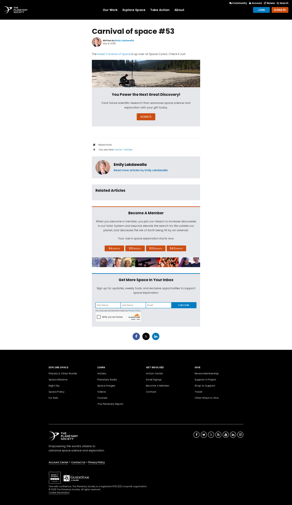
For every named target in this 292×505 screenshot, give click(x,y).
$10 (135, 248)
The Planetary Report (110, 404)
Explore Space (134, 10)
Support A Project (205, 379)
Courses (102, 398)
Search (284, 3)
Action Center (154, 373)
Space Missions (58, 379)
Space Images (106, 385)
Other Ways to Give (207, 398)
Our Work (110, 10)
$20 (155, 248)
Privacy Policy (134, 310)
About (179, 10)
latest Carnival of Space (114, 54)
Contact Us (78, 462)
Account (257, 3)
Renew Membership (207, 373)
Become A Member (157, 385)
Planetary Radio (107, 379)
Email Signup (154, 379)
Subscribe (183, 305)
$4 (114, 248)
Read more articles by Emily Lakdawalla (141, 170)
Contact (151, 392)
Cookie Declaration (59, 492)
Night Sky (54, 385)
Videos (101, 392)
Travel (198, 392)
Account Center (58, 462)
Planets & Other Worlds (63, 373)
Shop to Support (205, 385)
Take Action (160, 10)
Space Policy (57, 392)
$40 (176, 248)
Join (261, 10)
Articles (128, 149)
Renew (271, 3)
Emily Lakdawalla (130, 164)
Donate (280, 10)
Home (118, 149)
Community (239, 3)
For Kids (53, 398)
